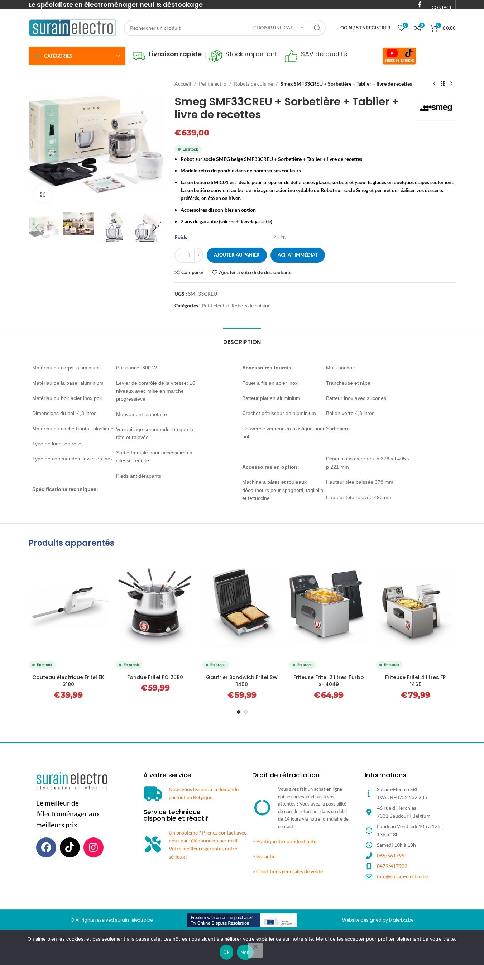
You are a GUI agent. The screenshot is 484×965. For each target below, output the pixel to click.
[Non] (255, 950)
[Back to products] (443, 84)
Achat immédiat (298, 255)
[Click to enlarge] (43, 194)
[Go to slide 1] (238, 712)
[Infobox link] (167, 56)
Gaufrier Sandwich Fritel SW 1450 (242, 681)
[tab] (242, 338)
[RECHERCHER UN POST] (317, 28)
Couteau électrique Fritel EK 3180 (68, 681)
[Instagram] (93, 847)
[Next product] (451, 84)
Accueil (182, 84)
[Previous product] (434, 84)
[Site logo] (73, 27)
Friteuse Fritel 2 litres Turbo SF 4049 (328, 681)
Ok (226, 952)
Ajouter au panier (237, 255)
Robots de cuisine (253, 84)
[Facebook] (46, 847)
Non (245, 952)
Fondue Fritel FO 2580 (155, 677)
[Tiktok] (70, 847)
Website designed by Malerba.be (377, 920)
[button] (38, 228)
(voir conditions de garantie (245, 221)
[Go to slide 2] (246, 712)
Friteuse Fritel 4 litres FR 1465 (415, 681)
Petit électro (212, 84)
